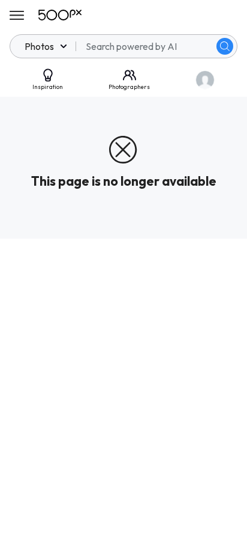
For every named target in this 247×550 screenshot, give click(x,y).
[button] (224, 46)
